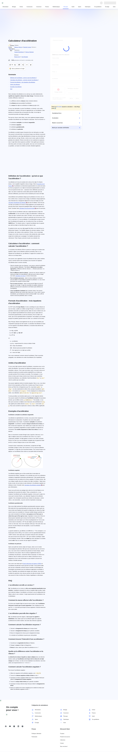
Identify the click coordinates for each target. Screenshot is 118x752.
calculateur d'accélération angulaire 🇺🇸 (33, 485)
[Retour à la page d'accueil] (9, 3)
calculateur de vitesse (20, 275)
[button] (66, 107)
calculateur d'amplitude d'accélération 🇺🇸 (17, 202)
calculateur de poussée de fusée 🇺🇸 (27, 208)
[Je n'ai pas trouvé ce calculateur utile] (15, 64)
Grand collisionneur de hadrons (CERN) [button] (32, 563)
